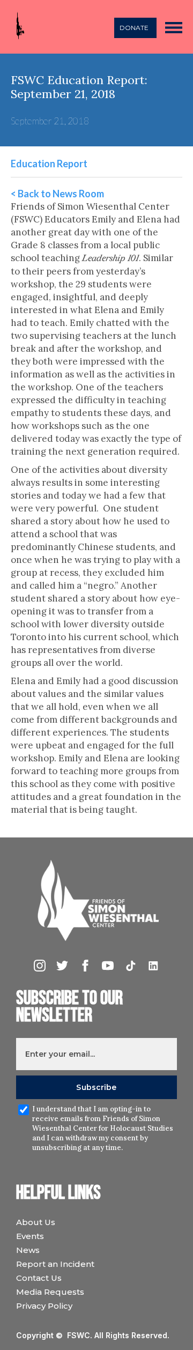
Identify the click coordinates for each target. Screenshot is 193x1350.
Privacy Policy (44, 1306)
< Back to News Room (57, 193)
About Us (35, 1222)
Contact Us (39, 1278)
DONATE (134, 28)
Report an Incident (55, 1264)
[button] (173, 26)
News (28, 1250)
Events (30, 1236)
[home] (18, 27)
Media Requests (50, 1292)
